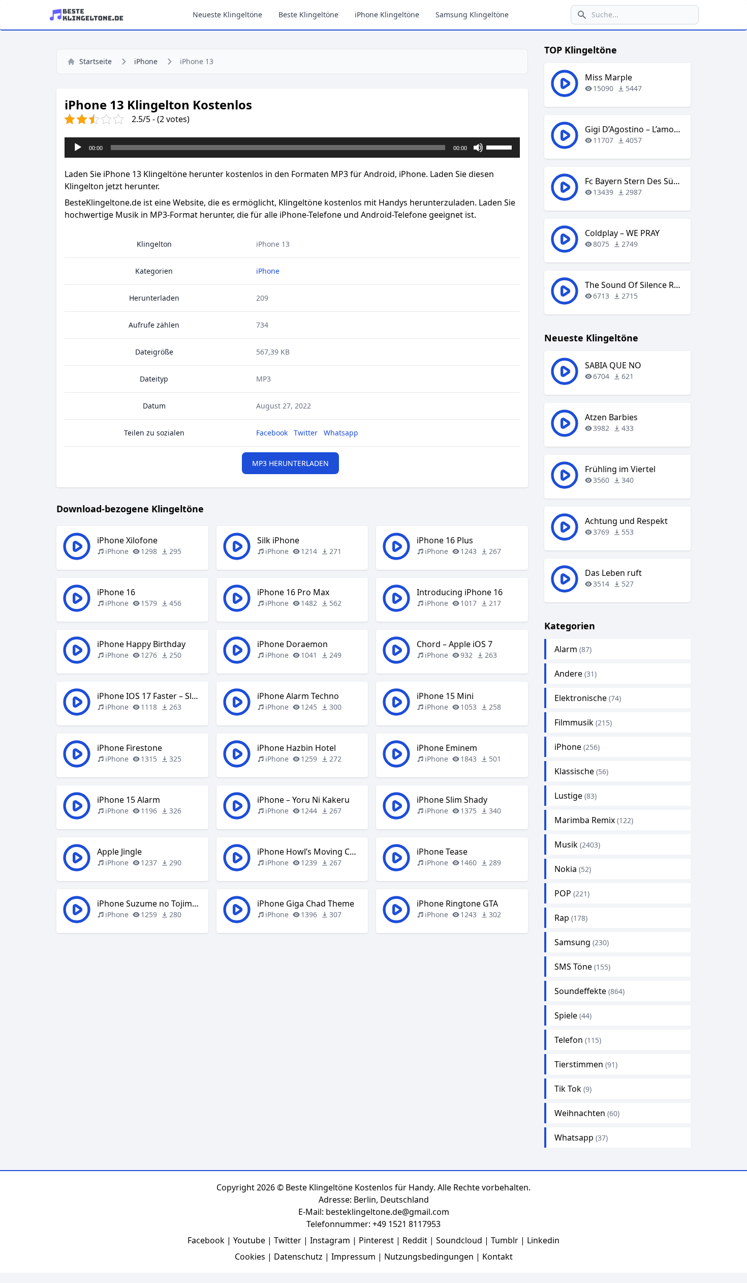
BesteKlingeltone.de (103, 202)
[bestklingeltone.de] (89, 15)
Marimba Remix (584, 820)
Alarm (565, 649)
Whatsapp (341, 433)
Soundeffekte (580, 991)
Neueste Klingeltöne (227, 14)
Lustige (568, 795)
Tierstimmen (578, 1064)
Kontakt (497, 1256)
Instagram (330, 1240)
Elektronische (580, 698)
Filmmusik (574, 722)
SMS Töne (573, 966)
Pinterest (376, 1240)
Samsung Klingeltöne (472, 14)
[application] (292, 147)
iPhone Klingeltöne (387, 14)
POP (562, 893)
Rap (561, 917)
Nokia (565, 868)
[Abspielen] (78, 147)
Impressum (353, 1256)
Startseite (95, 61)
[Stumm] (478, 147)
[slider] (500, 146)
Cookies (250, 1256)
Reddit (414, 1240)
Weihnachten (579, 1113)
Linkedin (543, 1240)
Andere (568, 673)
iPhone (146, 61)
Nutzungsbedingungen (429, 1256)
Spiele (565, 1015)
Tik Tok (567, 1088)
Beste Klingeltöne (308, 14)
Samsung (572, 942)
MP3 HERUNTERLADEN (290, 463)
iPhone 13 (273, 244)
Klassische (574, 771)
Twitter (306, 433)
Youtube (249, 1240)
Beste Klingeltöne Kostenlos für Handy (359, 1187)
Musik (566, 844)
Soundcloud (459, 1240)
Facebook (272, 433)
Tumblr (504, 1240)
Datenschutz (298, 1256)
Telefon (568, 1039)
